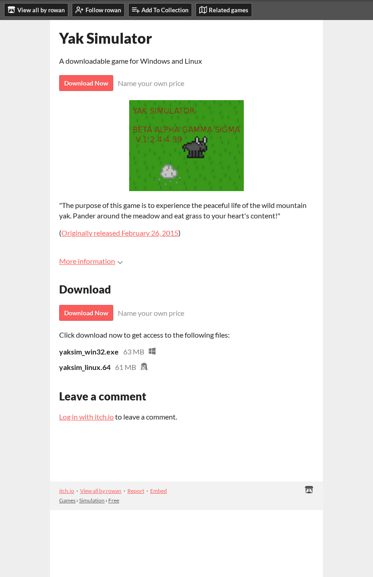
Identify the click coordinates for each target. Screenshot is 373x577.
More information (87, 261)
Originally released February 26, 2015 (119, 232)
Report (135, 490)
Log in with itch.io (86, 416)
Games (67, 500)
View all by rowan (100, 490)
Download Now (86, 83)
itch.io (66, 490)
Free (113, 500)
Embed (158, 490)
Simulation (92, 500)
